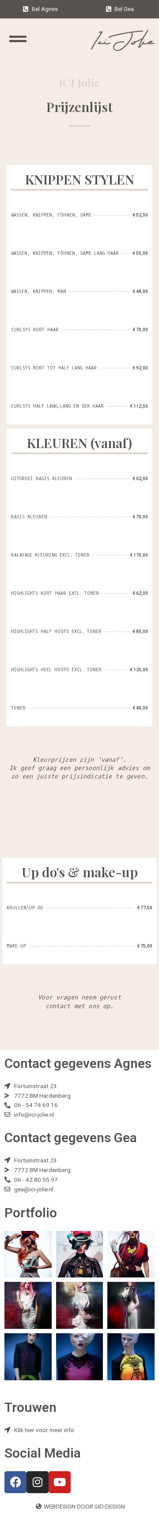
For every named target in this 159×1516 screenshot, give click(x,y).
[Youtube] (60, 1482)
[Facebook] (15, 1482)
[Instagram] (37, 1482)
